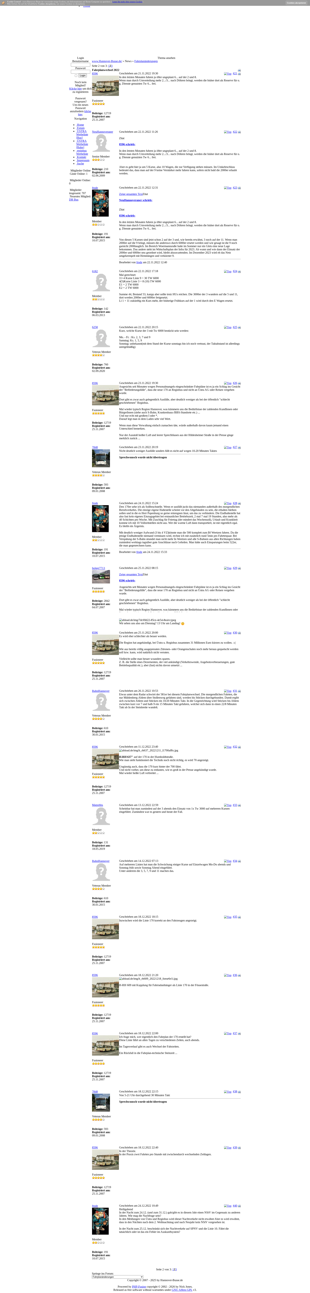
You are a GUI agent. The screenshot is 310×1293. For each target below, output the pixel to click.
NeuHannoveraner (102, 131)
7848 (95, 447)
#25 (235, 327)
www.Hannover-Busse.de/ (107, 61)
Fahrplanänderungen (146, 61)
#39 (235, 1147)
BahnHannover (100, 690)
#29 (235, 567)
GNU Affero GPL (182, 1289)
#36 (235, 975)
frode (95, 187)
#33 (235, 805)
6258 (95, 327)
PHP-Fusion (139, 1286)
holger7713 (98, 568)
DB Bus (73, 199)
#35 (235, 916)
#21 (235, 73)
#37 (235, 1033)
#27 (235, 447)
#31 (235, 690)
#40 (235, 1205)
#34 (235, 860)
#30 (235, 632)
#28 (235, 503)
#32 (235, 746)
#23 (235, 187)
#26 (235, 382)
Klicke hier (75, 88)
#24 (235, 271)
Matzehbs (97, 805)
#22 (235, 131)
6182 (95, 271)
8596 (95, 73)
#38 (235, 1091)
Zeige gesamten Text (131, 194)
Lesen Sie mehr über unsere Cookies (127, 2)
